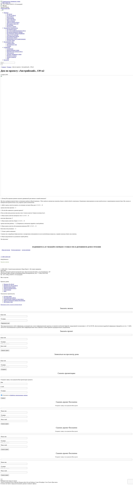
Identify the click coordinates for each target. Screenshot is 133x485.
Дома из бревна (11, 21)
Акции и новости (11, 57)
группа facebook (26, 250)
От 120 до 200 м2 (11, 15)
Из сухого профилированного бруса (16, 30)
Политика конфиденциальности (9, 266)
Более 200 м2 (10, 17)
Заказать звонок (5, 7)
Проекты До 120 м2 (9, 284)
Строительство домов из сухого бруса (14, 299)
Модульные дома (8, 302)
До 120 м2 (9, 14)
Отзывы (9, 46)
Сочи (46, 482)
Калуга (12, 482)
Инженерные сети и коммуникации (16, 39)
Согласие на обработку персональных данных (13, 267)
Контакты (6, 60)
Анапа (2, 482)
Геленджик (7, 482)
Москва (16, 482)
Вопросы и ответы (12, 55)
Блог (8, 58)
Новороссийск (22, 482)
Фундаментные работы (13, 36)
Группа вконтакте (16, 250)
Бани (5, 291)
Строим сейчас (11, 43)
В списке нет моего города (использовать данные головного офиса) (18, 483)
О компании (7, 47)
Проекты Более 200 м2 (10, 287)
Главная (4, 67)
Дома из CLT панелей (12, 35)
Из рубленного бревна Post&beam (15, 33)
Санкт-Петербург (40, 482)
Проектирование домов (13, 50)
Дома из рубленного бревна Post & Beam (14, 300)
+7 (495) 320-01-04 (5, 2)
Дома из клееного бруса (13, 22)
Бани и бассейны (11, 19)
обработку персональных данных (19, 395)
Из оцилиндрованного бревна (15, 32)
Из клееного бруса (11, 29)
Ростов (28, 482)
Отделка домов (11, 40)
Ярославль (54, 482)
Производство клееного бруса (15, 51)
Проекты (6, 12)
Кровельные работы (12, 37)
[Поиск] (2, 64)
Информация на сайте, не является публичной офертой (11, 304)
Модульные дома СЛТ (12, 23)
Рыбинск (33, 482)
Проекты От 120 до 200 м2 (11, 285)
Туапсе (50, 482)
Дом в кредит (10, 53)
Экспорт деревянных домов (14, 54)
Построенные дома (9, 42)
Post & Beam (10, 25)
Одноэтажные (10, 18)
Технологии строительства (11, 28)
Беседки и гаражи (11, 26)
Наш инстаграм (6, 250)
